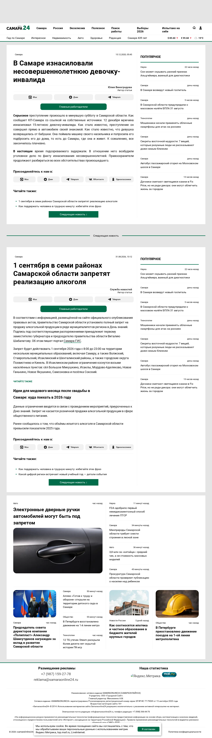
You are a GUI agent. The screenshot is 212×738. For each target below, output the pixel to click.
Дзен (75, 97)
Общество (68, 617)
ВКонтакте (98, 179)
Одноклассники (123, 179)
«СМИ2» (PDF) (113, 722)
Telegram (116, 97)
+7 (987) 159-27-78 (56, 674)
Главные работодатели (73, 106)
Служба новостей (121, 289)
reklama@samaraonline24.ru (56, 680)
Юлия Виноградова (120, 87)
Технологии (146, 118)
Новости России (117, 620)
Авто (15, 503)
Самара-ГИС (72, 341)
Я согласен (148, 729)
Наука (143, 67)
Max (35, 97)
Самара (19, 54)
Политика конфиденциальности (184, 732)
